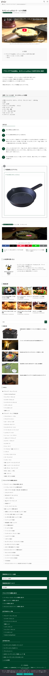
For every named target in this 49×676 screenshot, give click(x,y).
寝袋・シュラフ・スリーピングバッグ (11, 465)
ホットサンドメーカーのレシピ (10, 402)
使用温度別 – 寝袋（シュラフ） (11, 522)
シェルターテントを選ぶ (10, 536)
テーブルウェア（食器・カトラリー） (11, 449)
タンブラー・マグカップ (9, 440)
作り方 (8, 57)
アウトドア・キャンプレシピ (10, 391)
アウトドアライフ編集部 (8, 272)
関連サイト (33, 667)
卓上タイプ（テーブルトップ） (11, 500)
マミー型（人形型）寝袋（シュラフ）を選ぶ (14, 514)
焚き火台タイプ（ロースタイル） (11, 495)
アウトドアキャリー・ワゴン (10, 416)
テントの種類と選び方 (8, 525)
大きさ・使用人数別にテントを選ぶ (12, 547)
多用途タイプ (7, 503)
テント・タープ (7, 446)
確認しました (19, 674)
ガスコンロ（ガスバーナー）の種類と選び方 (13, 549)
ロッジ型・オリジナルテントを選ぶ (12, 544)
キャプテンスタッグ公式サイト (11, 648)
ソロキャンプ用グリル (9, 498)
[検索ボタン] (44, 1)
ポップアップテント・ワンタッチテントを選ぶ (14, 541)
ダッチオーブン (7, 443)
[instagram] (24, 665)
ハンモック (6, 451)
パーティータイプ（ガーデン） (11, 506)
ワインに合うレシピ (8, 407)
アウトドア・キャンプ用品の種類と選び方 (13, 484)
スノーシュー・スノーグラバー (10, 435)
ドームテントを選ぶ (9, 528)
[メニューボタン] (47, 1)
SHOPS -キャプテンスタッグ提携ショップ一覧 (14, 654)
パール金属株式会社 (12, 667)
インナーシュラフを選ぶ (10, 519)
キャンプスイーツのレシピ (9, 397)
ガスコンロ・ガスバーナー (9, 424)
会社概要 (5, 667)
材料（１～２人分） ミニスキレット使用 (15, 55)
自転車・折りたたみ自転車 (9, 476)
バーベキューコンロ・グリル (10, 454)
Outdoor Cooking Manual (7, 12)
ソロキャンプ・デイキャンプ (10, 438)
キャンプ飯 (17, 224)
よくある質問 (7, 660)
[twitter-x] (23, 665)
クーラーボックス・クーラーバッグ (11, 429)
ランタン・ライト (7, 460)
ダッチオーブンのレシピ (9, 399)
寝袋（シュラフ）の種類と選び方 (11, 509)
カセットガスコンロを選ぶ (10, 552)
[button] (5, 246)
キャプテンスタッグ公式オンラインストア (13, 645)
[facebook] (21, 665)
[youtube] (26, 665)
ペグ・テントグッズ (8, 457)
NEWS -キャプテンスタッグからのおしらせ (13, 657)
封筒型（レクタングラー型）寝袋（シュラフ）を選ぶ (15, 511)
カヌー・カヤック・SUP (9, 421)
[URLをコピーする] (43, 246)
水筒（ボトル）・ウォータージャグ (11, 468)
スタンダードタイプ (9, 492)
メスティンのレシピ (8, 405)
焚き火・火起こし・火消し (9, 470)
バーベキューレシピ (23, 224)
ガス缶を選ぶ (7, 560)
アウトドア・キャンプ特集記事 (11, 413)
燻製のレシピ (7, 410)
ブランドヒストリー (8, 651)
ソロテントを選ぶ (8, 539)
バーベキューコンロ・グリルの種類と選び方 (13, 487)
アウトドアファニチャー (9, 419)
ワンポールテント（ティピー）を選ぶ (12, 533)
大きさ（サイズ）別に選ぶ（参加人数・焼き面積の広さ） (16, 490)
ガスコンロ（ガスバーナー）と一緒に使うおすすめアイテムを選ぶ (18, 563)
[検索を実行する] (45, 322)
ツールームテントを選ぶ (10, 530)
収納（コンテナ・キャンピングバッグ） (12, 462)
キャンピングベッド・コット (10, 427)
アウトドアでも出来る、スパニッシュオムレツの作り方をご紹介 (20, 54)
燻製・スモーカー (7, 473)
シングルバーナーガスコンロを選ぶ (12, 555)
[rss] (27, 665)
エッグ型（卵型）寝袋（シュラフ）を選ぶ (13, 517)
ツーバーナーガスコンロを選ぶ (11, 558)
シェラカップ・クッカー (9, 432)
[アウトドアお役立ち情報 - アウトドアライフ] (3, 1)
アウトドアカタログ (24, 668)
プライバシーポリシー (41, 667)
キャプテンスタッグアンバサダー (23, 667)
